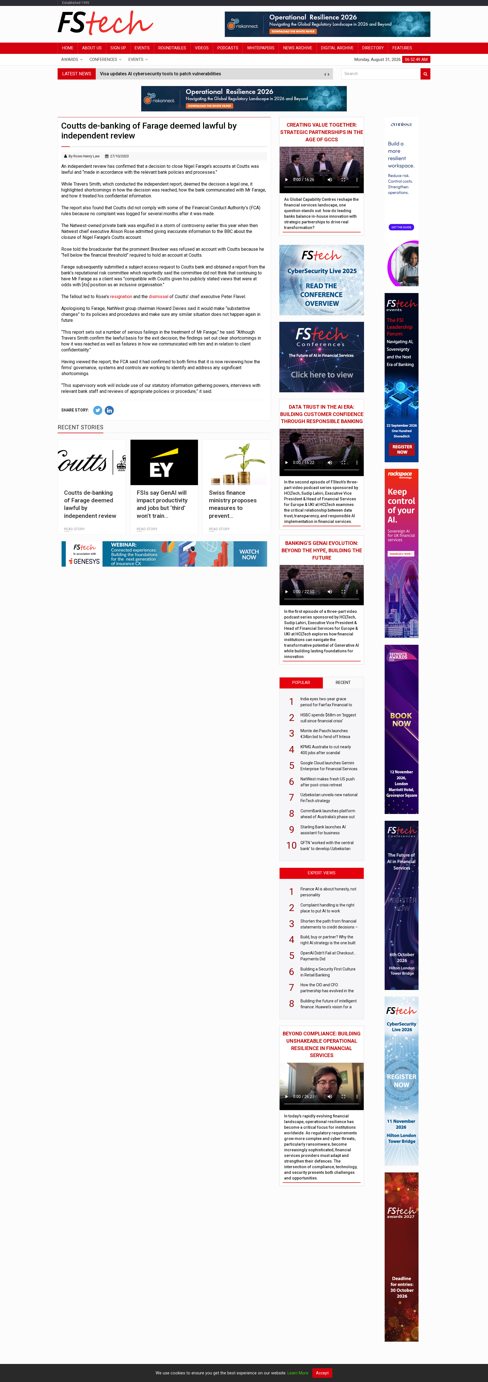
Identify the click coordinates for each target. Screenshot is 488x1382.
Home (67, 48)
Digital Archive (337, 48)
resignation (121, 296)
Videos (202, 48)
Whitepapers (260, 48)
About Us (92, 48)
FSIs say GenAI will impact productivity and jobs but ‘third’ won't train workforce (162, 508)
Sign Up (118, 48)
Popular (301, 682)
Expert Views (322, 873)
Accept (322, 1373)
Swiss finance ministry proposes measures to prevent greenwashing (233, 508)
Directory (373, 48)
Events (142, 48)
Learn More (297, 1373)
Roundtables (172, 48)
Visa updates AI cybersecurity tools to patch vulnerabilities (160, 70)
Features (402, 48)
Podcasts (227, 48)
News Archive (297, 48)
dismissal (158, 296)
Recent (343, 682)
